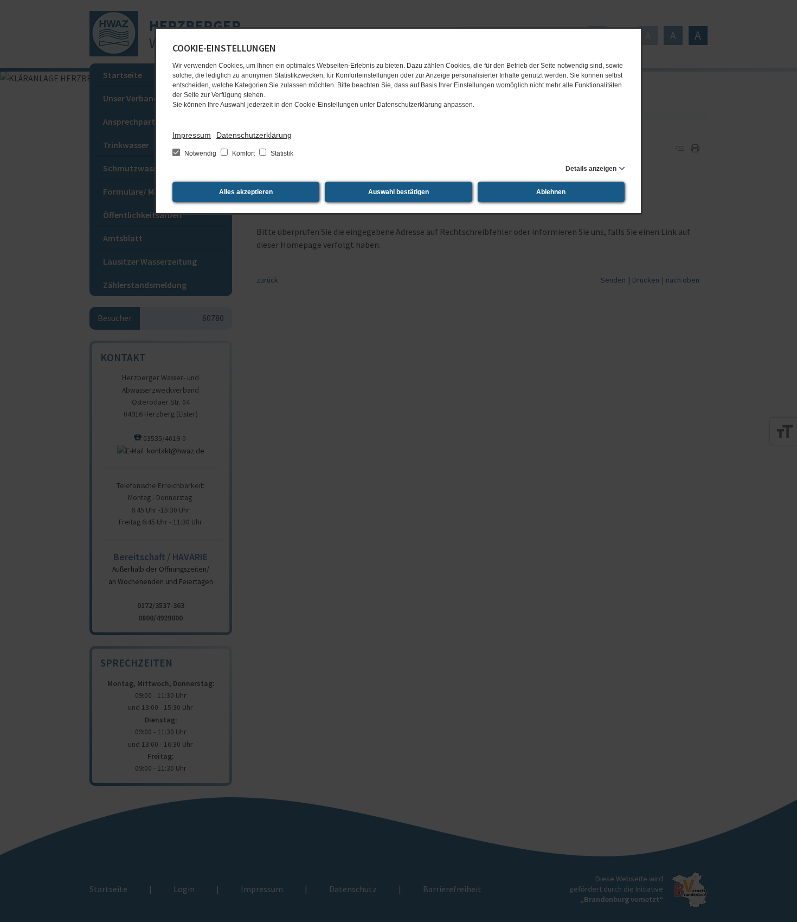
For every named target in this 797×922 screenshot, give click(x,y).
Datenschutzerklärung (254, 135)
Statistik (281, 153)
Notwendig (200, 153)
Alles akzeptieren (246, 192)
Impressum (191, 135)
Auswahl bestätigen (398, 192)
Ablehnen (550, 192)
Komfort (243, 153)
